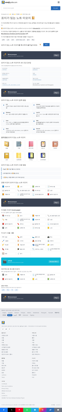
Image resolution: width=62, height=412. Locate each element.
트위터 (3, 370)
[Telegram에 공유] (35, 410)
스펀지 (50, 245)
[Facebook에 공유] (4, 410)
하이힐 (5, 249)
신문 (49, 190)
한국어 (9, 315)
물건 (33, 338)
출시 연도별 (35, 365)
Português (43, 312)
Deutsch (17, 312)
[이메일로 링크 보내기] (58, 410)
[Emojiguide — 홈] (3, 322)
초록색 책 (36, 187)
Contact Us (4, 395)
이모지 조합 (35, 361)
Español (10, 312)
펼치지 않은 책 (52, 194)
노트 (19, 187)
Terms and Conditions (7, 386)
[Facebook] (3, 329)
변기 (19, 254)
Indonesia (25, 315)
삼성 (3, 372)
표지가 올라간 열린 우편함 (38, 245)
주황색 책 (6, 194)
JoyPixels (4, 375)
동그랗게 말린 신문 (23, 190)
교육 (16, 290)
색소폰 (5, 245)
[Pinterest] (9, 329)
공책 (4, 228)
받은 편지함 (36, 241)
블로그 (33, 372)
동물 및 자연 (5, 349)
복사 (46, 44)
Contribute (4, 384)
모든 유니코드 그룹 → (7, 354)
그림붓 (5, 241)
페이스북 (4, 365)
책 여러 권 (36, 190)
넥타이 (50, 241)
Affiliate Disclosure (6, 391)
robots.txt (58, 404)
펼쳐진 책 (6, 190)
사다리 (20, 241)
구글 (3, 363)
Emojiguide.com (5, 14)
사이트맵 (53, 404)
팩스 (49, 237)
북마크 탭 (51, 187)
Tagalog (32, 315)
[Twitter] (6, 329)
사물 (13, 14)
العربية (15, 315)
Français (23, 312)
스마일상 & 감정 (36, 347)
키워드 (33, 363)
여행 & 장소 (35, 345)
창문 (4, 254)
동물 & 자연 (35, 349)
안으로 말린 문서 (38, 194)
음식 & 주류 (35, 352)
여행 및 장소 (5, 345)
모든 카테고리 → (36, 354)
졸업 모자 (21, 249)
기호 (3, 342)
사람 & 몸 (34, 335)
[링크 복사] (50, 410)
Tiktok (3, 377)
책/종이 (18, 14)
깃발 (3, 338)
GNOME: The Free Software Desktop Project (13, 398)
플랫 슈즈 (36, 237)
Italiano (29, 312)
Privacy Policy (5, 388)
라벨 (4, 220)
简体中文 (57, 312)
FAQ (33, 377)
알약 (19, 237)
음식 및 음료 (5, 352)
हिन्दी (20, 315)
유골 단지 (21, 245)
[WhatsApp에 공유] (27, 410)
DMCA (3, 393)
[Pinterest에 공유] (19, 410)
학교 (8, 290)
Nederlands (36, 312)
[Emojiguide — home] (9, 2)
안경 (4, 237)
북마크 (20, 224)
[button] (15, 69)
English (4, 312)
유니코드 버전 (35, 368)
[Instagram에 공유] (42, 410)
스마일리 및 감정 (6, 347)
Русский (51, 312)
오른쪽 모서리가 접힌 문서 (23, 194)
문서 (19, 216)
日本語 (4, 315)
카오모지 (34, 375)
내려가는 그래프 (37, 249)
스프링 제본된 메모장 (53, 249)
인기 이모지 (35, 370)
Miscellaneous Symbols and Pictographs (43, 85)
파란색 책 (6, 187)
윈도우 (3, 368)
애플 (3, 361)
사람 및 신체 (5, 335)
